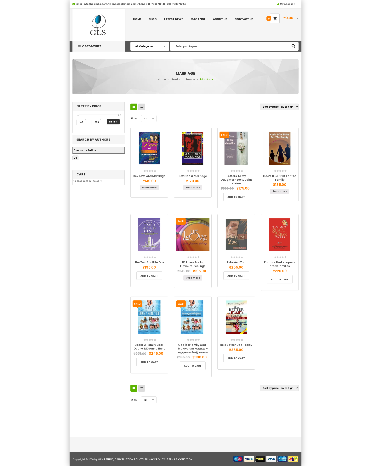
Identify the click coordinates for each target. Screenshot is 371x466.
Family (190, 79)
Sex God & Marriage (193, 176)
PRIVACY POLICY (155, 459)
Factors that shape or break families (279, 264)
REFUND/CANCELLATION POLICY (123, 459)
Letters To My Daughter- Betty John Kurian (236, 179)
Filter (113, 121)
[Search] (293, 46)
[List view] (141, 107)
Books (175, 79)
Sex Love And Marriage (149, 176)
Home (162, 79)
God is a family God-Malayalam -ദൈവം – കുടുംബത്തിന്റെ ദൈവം (193, 348)
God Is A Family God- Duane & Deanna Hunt (149, 346)
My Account (287, 4)
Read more (149, 187)
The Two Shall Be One (149, 262)
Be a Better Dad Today (236, 345)
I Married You (236, 262)
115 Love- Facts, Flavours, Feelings (192, 264)
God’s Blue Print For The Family (279, 178)
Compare (150, 168)
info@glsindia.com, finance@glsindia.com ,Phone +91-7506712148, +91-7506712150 (135, 4)
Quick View (158, 170)
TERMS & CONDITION (179, 459)
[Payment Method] (238, 459)
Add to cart (236, 197)
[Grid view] (133, 107)
